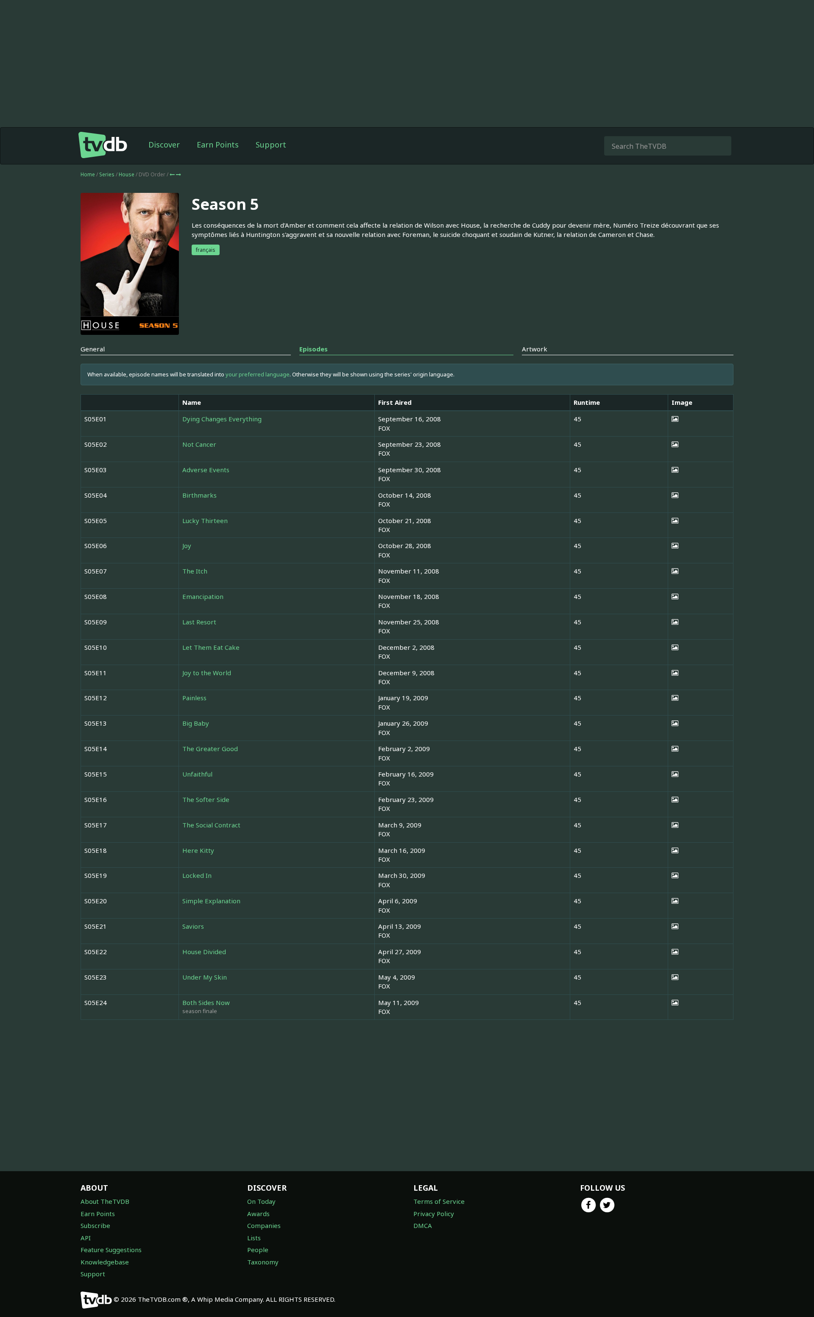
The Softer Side (205, 799)
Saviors (193, 926)
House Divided (204, 951)
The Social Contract (211, 825)
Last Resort (199, 622)
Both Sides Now (206, 1002)
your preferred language (258, 374)
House (127, 174)
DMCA (422, 1225)
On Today (261, 1201)
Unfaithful (197, 774)
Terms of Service (439, 1201)
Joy (186, 545)
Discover (164, 144)
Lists (254, 1237)
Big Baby (195, 723)
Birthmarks (199, 495)
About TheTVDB (105, 1201)
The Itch (194, 571)
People (257, 1249)
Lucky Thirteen (205, 520)
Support (271, 144)
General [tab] (93, 349)
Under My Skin (204, 977)
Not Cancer (199, 444)
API (86, 1237)
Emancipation (202, 596)
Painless (194, 697)
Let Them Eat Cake (211, 647)
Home (88, 174)
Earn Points (218, 144)
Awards (258, 1213)
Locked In (197, 875)
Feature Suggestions (111, 1249)
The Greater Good (210, 748)
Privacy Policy (433, 1213)
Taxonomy (263, 1262)
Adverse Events (205, 469)
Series (106, 174)
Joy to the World (206, 672)
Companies (264, 1225)
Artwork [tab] (534, 349)
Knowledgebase (105, 1262)
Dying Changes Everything (222, 419)
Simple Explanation (211, 901)
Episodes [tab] (313, 349)
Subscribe (95, 1225)
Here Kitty (198, 850)
